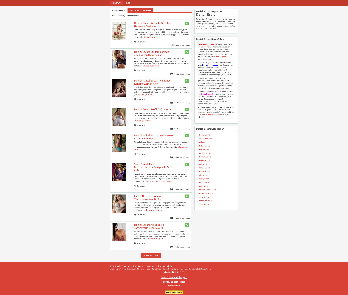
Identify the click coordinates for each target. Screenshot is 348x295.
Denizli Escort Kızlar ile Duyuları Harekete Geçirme (152, 25)
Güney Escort (204, 179)
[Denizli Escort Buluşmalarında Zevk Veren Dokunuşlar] (119, 68)
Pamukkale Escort (206, 193)
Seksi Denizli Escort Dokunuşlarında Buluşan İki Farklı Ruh (153, 167)
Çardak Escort (204, 171)
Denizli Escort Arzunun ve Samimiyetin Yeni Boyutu (149, 226)
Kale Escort (203, 186)
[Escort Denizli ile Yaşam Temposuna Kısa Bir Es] (119, 212)
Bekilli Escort (204, 149)
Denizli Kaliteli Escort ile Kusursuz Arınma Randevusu (153, 137)
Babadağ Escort (205, 142)
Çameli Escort (204, 168)
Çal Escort (203, 164)
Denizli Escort (204, 135)
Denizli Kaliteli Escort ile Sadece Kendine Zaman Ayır (152, 82)
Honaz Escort (204, 182)
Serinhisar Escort (205, 201)
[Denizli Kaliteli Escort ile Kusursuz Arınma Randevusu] (119, 151)
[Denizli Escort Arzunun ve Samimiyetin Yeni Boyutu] (119, 241)
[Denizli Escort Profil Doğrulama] (119, 125)
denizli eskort (174, 286)
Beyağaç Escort (205, 153)
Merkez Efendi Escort (207, 190)
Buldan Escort (204, 160)
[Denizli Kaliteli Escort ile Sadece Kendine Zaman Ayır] (119, 97)
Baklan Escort (204, 146)
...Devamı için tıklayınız (151, 37)
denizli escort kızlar (174, 281)
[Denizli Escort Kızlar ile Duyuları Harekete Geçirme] (119, 39)
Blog (128, 3)
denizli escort (174, 272)
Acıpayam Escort (205, 138)
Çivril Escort (203, 175)
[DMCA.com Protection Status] (174, 293)
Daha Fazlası (151, 255)
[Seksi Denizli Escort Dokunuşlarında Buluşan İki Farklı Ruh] (119, 180)
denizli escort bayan (174, 277)
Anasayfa (116, 3)
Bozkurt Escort (205, 157)
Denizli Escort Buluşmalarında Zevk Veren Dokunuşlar (151, 53)
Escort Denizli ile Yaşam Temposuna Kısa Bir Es (147, 197)
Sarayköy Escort (205, 197)
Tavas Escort (204, 204)
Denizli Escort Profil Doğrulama (152, 109)
